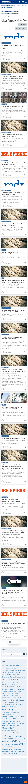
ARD (17, 666)
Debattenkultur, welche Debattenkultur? (14, 438)
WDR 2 (3, 744)
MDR (3, 707)
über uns (12, 767)
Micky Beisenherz (6, 712)
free (12, 687)
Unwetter (20, 736)
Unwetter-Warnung (7, 738)
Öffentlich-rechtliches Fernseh (9, 751)
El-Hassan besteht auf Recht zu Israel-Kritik (13, 624)
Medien (14, 707)
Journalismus (6, 693)
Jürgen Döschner (6, 695)
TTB (4, 735)
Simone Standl (20, 723)
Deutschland (16, 674)
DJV (3, 680)
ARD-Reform (6, 668)
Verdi (23, 738)
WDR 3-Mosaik (14, 744)
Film (3, 684)
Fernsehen (11, 682)
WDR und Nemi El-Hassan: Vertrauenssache (10, 253)
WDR (11, 741)
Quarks (22, 717)
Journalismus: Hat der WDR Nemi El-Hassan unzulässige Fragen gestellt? (13, 77)
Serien (14, 723)
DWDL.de (16, 679)
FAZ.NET (5, 682)
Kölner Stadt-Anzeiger (17, 700)
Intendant (5, 691)
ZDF (3, 747)
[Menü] (26, 1)
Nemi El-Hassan (7, 714)
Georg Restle (15, 11)
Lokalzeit (17, 702)
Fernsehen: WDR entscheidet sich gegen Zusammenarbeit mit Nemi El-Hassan (14, 531)
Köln (8, 700)
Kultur (4, 700)
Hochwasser (21, 689)
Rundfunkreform (14, 13)
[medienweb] (5, 1)
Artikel (12, 670)
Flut (6, 684)
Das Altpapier (11, 672)
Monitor (14, 712)
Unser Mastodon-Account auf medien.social (11, 781)
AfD (14, 665)
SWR (18, 725)
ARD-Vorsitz (13, 668)
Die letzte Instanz (19, 677)
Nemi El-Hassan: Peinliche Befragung (13, 106)
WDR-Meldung (18, 741)
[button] (18, 28)
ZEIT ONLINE (9, 747)
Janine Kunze (18, 691)
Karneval (22, 695)
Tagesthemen (6, 730)
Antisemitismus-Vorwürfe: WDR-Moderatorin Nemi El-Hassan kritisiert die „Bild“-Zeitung (13, 563)
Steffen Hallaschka (11, 725)
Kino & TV (13, 698)
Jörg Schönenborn (5, 13)
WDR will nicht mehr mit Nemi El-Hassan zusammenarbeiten (12, 408)
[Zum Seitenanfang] (25, 782)
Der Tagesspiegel (7, 674)
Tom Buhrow (17, 733)
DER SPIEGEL (19, 672)
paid (14, 714)
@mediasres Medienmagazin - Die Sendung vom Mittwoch (12, 338)
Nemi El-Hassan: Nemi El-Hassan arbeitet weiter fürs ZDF (12, 135)
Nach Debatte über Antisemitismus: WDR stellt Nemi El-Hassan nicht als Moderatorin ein (13, 592)
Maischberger (15, 704)
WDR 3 (8, 744)
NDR (18, 712)
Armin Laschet (6, 670)
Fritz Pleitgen (18, 687)
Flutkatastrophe (12, 684)
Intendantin (11, 691)
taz (15, 730)
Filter (26, 28)
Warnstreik (5, 741)
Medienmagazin (9, 709)
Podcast (17, 717)
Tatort (12, 730)
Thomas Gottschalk (7, 733)
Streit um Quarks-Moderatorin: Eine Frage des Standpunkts (13, 224)
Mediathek (8, 707)
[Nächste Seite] (17, 642)
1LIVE (3, 665)
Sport (3, 725)
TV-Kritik (9, 736)
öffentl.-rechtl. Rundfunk (9, 753)
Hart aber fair (13, 689)
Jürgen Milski (15, 695)
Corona (4, 672)
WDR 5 (22, 744)
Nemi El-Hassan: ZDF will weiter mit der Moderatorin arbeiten (14, 163)
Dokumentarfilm (9, 679)
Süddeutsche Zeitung (10, 728)
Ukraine (15, 736)
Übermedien (21, 751)
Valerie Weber (17, 738)
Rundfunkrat (16, 721)
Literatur (4, 702)
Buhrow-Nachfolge (20, 670)
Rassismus (9, 719)
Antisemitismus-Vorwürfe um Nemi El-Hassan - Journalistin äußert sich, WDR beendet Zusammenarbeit (13, 371)
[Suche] (19, 1)
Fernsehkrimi (19, 682)
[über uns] (9, 7)
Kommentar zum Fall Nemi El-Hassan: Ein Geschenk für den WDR (13, 311)
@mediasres (9, 665)
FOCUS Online (6, 687)
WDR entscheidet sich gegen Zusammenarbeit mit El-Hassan (11, 500)
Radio (3, 719)
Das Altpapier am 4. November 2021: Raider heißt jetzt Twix (13, 193)
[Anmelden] (22, 2)
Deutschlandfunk (8, 677)
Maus (21, 704)
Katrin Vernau (6, 698)
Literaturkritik (11, 702)
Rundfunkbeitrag (7, 721)
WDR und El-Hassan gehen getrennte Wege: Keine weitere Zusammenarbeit (13, 281)
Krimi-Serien (20, 698)
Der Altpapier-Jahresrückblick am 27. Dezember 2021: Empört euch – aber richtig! (13, 47)
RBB (14, 719)
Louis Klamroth (6, 704)
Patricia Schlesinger (8, 717)
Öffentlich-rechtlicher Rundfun (11, 749)
